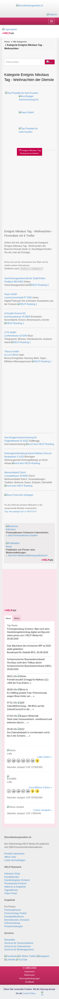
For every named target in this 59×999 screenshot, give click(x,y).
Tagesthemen (11, 890)
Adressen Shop (12, 873)
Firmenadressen (12, 910)
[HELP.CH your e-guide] (52, 14)
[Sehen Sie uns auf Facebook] (10, 956)
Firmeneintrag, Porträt (15, 913)
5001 (29, 297)
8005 (25, 476)
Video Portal (10, 893)
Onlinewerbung (12, 923)
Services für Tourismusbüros (18, 943)
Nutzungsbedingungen (29, 978)
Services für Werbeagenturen (19, 949)
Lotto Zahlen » (44, 757)
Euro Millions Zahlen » (40, 787)
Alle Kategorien (20, 41)
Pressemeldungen (13, 926)
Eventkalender (11, 877)
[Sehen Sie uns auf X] (26, 956)
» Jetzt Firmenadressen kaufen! (22, 535)
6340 (24, 335)
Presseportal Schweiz (15, 883)
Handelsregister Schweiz (17, 880)
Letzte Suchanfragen (14, 860)
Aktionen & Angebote (15, 887)
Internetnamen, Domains (16, 920)
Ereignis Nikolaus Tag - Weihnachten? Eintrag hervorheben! (31, 151)
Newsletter (9, 940)
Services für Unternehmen (17, 946)
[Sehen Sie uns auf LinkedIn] (9, 959)
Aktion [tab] (17, 618)
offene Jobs (10, 857)
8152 (25, 441)
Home (7, 41)
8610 (15, 355)
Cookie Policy (29, 993)
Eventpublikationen (14, 916)
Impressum (29, 971)
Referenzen (29, 975)
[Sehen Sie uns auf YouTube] (21, 959)
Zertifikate (29, 982)
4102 (21, 456)
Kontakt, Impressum (14, 853)
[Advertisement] (29, 192)
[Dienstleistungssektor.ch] (29, 5)
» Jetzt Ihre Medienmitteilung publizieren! (26, 555)
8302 (20, 281)
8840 (27, 316)
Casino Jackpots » (42, 810)
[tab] (8, 618)
